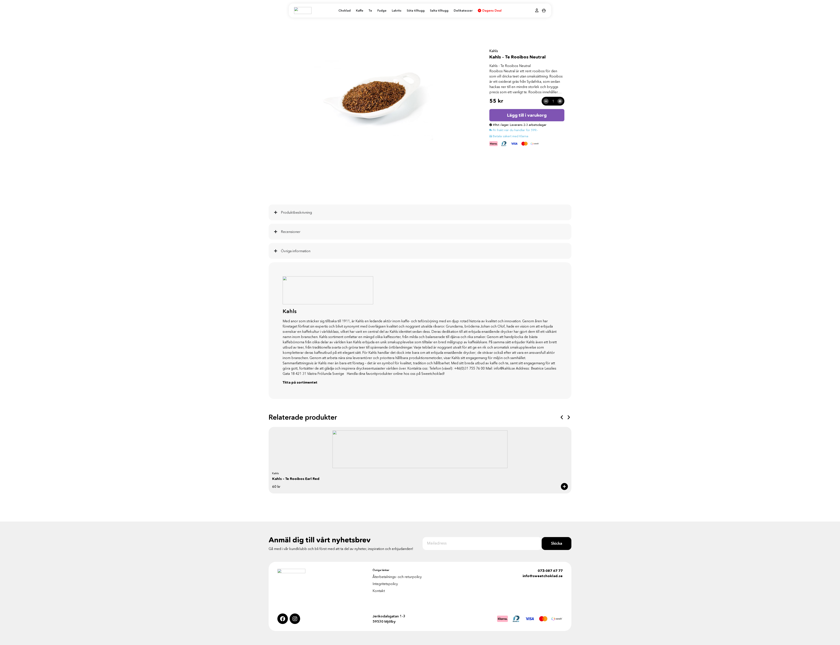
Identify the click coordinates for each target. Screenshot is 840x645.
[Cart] (544, 10)
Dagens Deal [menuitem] (492, 10)
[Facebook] (282, 618)
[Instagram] (295, 618)
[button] (561, 417)
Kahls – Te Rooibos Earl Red (295, 478)
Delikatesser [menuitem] (463, 10)
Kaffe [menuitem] (359, 10)
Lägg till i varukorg (527, 115)
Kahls (493, 51)
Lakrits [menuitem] (396, 10)
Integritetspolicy (385, 584)
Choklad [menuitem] (344, 10)
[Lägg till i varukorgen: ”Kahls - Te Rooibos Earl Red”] (564, 486)
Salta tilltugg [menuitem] (439, 10)
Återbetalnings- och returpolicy (397, 577)
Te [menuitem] (370, 10)
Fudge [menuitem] (382, 10)
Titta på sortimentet (300, 382)
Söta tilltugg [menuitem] (416, 10)
